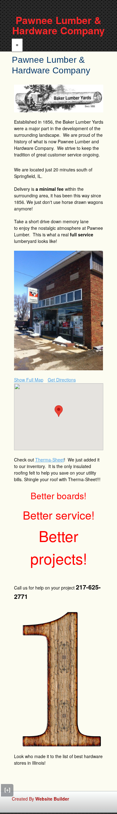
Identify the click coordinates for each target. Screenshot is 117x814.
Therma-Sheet (49, 459)
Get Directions (62, 380)
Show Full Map (28, 380)
